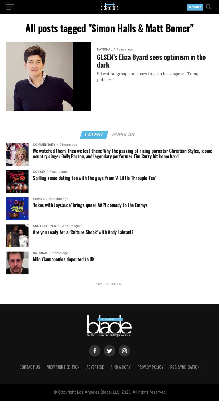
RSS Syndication (185, 367)
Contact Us (29, 367)
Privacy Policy (150, 367)
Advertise (95, 367)
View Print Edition (63, 367)
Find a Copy (121, 367)
